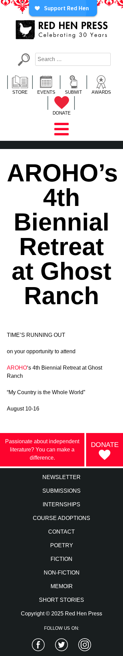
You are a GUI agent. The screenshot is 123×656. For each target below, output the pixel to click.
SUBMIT (73, 92)
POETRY (61, 545)
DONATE (62, 113)
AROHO (17, 368)
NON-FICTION (62, 573)
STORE (20, 92)
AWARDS (101, 92)
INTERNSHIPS (61, 504)
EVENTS (46, 92)
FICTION (61, 559)
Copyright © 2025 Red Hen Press (61, 613)
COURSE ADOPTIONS (61, 518)
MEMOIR (62, 586)
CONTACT (61, 532)
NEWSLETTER (61, 477)
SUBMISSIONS (61, 491)
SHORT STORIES (61, 600)
